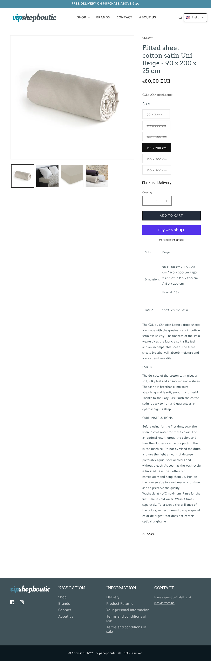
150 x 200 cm (156, 148)
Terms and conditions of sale (126, 629)
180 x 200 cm (159, 171)
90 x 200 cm (158, 115)
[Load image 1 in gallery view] (22, 176)
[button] (83, 17)
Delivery (113, 597)
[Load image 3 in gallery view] (72, 176)
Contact (64, 610)
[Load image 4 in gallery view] (97, 176)
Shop (62, 597)
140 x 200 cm (159, 137)
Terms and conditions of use (126, 618)
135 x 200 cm (158, 126)
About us (65, 616)
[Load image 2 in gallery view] (47, 176)
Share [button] (151, 534)
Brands (64, 604)
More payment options (171, 240)
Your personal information (127, 610)
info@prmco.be (164, 603)
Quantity (147, 193)
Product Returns (119, 604)
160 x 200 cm (159, 159)
